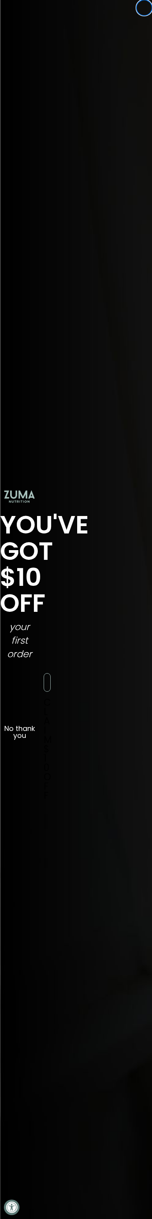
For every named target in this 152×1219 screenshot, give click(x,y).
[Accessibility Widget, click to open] (11, 1207)
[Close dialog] (144, 8)
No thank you (19, 729)
